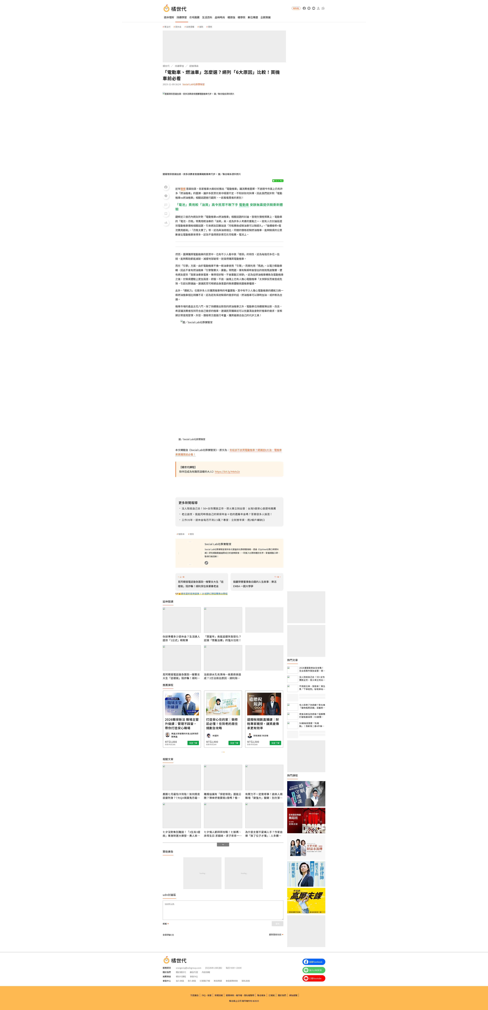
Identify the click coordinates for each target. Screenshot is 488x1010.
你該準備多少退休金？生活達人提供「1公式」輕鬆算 (181, 638)
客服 (209, 995)
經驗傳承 (194, 66)
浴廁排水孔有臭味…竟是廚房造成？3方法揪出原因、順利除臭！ (222, 676)
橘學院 (241, 17)
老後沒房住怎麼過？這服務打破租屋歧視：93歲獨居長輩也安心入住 (312, 715)
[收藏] (166, 214)
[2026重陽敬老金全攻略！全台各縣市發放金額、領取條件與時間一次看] (292, 670)
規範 (165, 923)
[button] (323, 8)
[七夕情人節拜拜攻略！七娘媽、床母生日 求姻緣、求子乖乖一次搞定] (223, 815)
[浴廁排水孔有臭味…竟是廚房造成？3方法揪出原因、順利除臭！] (223, 658)
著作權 (239, 995)
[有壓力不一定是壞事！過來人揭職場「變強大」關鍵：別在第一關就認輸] (264, 777)
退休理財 (169, 17)
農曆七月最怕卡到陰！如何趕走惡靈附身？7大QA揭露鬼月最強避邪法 (181, 796)
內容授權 (206, 972)
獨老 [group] (210, 26)
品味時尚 (220, 17)
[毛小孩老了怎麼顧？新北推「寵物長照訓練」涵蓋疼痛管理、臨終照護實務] (292, 707)
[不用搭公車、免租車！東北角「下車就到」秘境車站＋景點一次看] (292, 688)
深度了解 (193, 742)
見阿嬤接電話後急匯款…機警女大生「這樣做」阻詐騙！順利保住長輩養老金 (181, 676)
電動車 (181, 534)
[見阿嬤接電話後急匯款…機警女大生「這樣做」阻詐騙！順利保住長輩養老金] (182, 658)
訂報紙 (272, 995)
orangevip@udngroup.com (188, 967)
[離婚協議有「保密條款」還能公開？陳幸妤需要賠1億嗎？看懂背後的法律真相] (223, 777)
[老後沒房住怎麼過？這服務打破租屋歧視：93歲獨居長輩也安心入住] (292, 716)
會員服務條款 (232, 980)
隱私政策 (246, 980)
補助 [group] (201, 26)
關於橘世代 (181, 972)
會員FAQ (194, 976)
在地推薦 (194, 17)
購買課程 (296, 8)
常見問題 (218, 980)
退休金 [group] (178, 26)
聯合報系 (261, 995)
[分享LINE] (166, 196)
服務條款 (230, 995)
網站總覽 (293, 995)
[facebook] (304, 8)
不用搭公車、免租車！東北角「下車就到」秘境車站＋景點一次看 (312, 687)
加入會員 (180, 980)
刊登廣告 (194, 995)
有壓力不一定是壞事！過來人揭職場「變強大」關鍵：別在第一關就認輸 (264, 796)
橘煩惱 (231, 17)
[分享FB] (166, 187)
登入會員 (192, 980)
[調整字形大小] (166, 222)
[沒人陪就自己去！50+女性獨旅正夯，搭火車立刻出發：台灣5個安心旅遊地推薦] (292, 679)
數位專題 (253, 17)
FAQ (203, 995)
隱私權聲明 (249, 995)
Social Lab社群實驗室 (193, 84)
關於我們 (282, 995)
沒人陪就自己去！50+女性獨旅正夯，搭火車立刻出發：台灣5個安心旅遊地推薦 (312, 678)
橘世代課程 (181, 976)
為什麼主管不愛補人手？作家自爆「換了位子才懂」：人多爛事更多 (264, 833)
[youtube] (313, 8)
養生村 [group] (167, 26)
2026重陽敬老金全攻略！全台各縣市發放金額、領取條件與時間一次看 (312, 669)
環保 (192, 534)
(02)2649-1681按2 (213, 967)
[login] (318, 8)
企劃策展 (266, 17)
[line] (309, 8)
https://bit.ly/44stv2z (227, 471)
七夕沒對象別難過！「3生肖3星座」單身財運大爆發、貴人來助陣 (181, 833)
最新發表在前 (275, 934)
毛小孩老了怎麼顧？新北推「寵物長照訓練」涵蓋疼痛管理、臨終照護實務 (312, 706)
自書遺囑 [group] (190, 26)
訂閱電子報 (205, 980)
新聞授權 (219, 995)
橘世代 (166, 66)
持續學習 (182, 17)
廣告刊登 (194, 972)
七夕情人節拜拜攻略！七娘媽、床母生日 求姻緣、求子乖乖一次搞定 (223, 833)
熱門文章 (292, 660)
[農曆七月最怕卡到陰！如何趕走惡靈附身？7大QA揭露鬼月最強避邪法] (182, 777)
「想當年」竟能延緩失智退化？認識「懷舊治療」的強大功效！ (222, 638)
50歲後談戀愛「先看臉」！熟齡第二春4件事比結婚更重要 (311, 724)
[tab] (222, 752)
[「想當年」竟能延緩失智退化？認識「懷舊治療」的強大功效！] (223, 620)
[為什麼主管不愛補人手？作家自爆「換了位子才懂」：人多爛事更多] (264, 815)
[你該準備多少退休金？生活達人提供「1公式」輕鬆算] (182, 620)
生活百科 (207, 17)
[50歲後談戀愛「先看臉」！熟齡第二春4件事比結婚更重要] (292, 725)
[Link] (206, 563)
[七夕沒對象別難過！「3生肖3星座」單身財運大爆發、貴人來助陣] (182, 815)
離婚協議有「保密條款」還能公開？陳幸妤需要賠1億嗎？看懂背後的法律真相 (222, 796)
